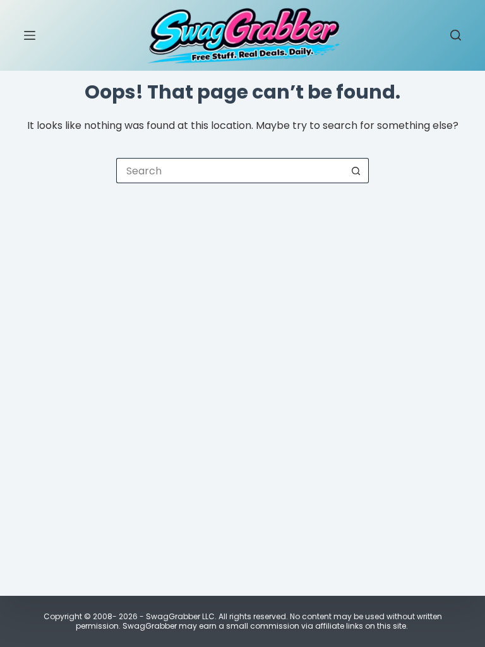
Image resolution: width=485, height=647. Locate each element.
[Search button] (356, 170)
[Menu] (29, 35)
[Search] (455, 35)
